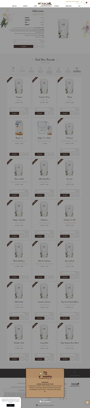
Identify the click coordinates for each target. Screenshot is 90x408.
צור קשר (14, 6)
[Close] (62, 369)
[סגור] (20, 397)
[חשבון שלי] (81, 2)
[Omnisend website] (45, 401)
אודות (35, 6)
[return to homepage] (45, 6)
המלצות (25, 6)
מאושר (10, 405)
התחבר (77, 3)
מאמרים (56, 6)
